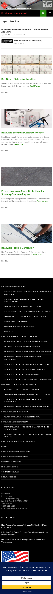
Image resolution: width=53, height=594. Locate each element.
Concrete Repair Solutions (13, 287)
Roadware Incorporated (14, 13)
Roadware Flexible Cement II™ (14, 412)
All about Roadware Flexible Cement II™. (22, 417)
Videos (4, 447)
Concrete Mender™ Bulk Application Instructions (26, 364)
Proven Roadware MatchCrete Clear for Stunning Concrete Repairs (26, 428)
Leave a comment (19, 35)
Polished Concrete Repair (15, 322)
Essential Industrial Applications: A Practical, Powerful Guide (24, 300)
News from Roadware (11, 462)
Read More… (35, 86)
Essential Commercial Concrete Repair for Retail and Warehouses (27, 293)
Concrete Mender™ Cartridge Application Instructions (22, 358)
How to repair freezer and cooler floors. (23, 307)
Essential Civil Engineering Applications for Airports (27, 312)
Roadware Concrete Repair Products (18, 442)
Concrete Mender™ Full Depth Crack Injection (24, 369)
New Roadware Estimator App (28, 40)
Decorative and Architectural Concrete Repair (25, 317)
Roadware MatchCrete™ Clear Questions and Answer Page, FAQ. (27, 435)
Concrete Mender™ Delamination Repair (22, 374)
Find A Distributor (9, 467)
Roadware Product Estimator (14, 457)
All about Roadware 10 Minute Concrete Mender (25, 342)
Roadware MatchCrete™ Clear (14, 422)
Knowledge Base (8, 477)
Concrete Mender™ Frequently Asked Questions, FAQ (27, 379)
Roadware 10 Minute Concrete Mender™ (19, 337)
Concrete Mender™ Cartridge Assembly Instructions (27, 352)
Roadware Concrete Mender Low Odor (18, 384)
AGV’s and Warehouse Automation (19, 327)
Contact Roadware (10, 472)
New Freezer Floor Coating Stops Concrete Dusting (27, 394)
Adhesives (8, 332)
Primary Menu (49, 13)
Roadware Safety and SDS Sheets (15, 452)
